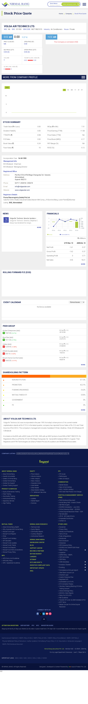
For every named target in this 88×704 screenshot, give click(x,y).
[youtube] (46, 613)
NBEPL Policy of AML (40, 638)
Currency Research (36, 534)
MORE (39, 227)
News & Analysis (64, 478)
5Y (82, 90)
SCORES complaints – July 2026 (69, 507)
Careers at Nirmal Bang (10, 478)
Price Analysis (35, 474)
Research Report (55, 5)
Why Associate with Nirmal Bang (13, 529)
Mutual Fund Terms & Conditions (13, 550)
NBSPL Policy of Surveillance (56, 638)
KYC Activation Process (66, 584)
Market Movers (63, 485)
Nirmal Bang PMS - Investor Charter (70, 502)
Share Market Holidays (37, 490)
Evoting (62, 567)
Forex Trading (7, 494)
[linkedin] (43, 613)
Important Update (37, 568)
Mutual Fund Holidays (9, 538)
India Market (34, 485)
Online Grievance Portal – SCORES (69, 509)
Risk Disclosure (63, 541)
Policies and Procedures (66, 531)
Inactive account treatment (10, 638)
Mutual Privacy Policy (9, 552)
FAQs (4, 536)
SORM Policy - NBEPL (65, 555)
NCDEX (44, 658)
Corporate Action (36, 483)
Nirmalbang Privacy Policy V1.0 (47, 641)
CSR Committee (64, 557)
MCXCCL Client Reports (66, 593)
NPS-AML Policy (8, 560)
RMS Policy (63, 550)
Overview (33, 503)
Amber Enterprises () (11, 330)
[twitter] (40, 613)
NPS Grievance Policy (65, 545)
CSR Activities (64, 562)
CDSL (34, 658)
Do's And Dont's (36, 562)
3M (72, 90)
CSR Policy (62, 559)
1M (68, 90)
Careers (33, 556)
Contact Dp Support (9, 483)
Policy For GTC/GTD (65, 595)
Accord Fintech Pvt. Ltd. (78, 667)
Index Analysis (35, 478)
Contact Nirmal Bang (9, 481)
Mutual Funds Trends (9, 545)
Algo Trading (7, 503)
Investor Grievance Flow (66, 577)
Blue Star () (8, 337)
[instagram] (50, 613)
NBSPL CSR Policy (72, 638)
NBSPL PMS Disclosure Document (12, 644)
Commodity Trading (9, 496)
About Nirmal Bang (9, 474)
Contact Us (62, 521)
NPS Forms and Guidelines (11, 558)
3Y (78, 90)
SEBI (16, 658)
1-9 (68, 453)
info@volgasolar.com (22, 186)
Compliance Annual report (68, 570)
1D (64, 90)
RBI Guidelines (63, 597)
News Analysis (35, 481)
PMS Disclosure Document (67, 500)
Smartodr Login (64, 575)
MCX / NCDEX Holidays (66, 489)
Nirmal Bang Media (37, 539)
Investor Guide (47, 625)
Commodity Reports (37, 531)
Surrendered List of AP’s (66, 582)
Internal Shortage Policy (66, 591)
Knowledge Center (37, 542)
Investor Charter (65, 565)
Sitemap (33, 559)
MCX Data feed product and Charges (70, 492)
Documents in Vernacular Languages (70, 641)
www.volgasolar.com (22, 190)
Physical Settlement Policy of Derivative (13, 641)
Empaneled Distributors (66, 518)
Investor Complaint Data (40, 565)
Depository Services (8, 501)
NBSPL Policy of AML (25, 638)
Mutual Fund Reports (9, 547)
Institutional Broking (9, 498)
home (61, 13)
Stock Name (53, 3)
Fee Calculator (63, 514)
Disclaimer (62, 527)
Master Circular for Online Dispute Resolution (69, 606)
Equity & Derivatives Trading (11, 492)
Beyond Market (36, 554)
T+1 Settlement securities (38, 492)
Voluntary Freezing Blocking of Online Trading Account (70, 587)
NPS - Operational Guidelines (11, 563)
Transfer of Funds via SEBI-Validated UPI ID (72, 600)
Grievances (62, 543)
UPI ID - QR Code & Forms (67, 516)
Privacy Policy (63, 529)
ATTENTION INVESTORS (10, 625)
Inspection (62, 552)
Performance (63, 476)
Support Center (36, 548)
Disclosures (62, 538)
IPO (33, 625)
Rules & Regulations (65, 536)
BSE (7, 87)
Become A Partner (37, 551)
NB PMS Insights (64, 505)
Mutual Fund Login (8, 531)
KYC (37, 625)
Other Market (35, 488)
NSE (25, 658)
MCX (29, 658)
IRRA (31, 571)
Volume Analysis (36, 476)
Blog (32, 545)
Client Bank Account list (66, 572)
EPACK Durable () (10, 351)
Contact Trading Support (10, 485)
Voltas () (7, 344)
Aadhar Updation (32, 641)
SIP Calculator (7, 541)
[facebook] (37, 613)
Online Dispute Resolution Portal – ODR (71, 511)
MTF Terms (62, 602)
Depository (25, 625)
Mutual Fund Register (9, 534)
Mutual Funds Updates (10, 543)
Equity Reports (35, 529)
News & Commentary (65, 487)
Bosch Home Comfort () (13, 358)
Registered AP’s (63, 579)
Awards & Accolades (9, 476)
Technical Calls (35, 527)
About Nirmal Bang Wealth (11, 527)
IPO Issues (62, 474)
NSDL (39, 658)
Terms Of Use (63, 534)
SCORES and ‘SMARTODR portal (69, 547)
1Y (75, 90)
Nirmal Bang (15, 4)
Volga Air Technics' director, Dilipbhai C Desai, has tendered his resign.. (21, 220)
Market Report (35, 501)
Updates (33, 498)
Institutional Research (37, 536)
